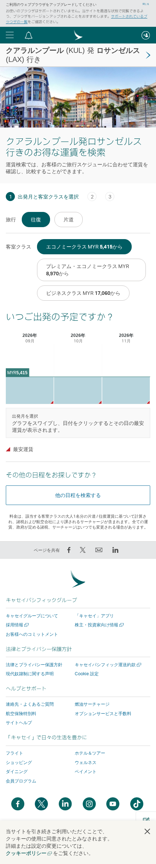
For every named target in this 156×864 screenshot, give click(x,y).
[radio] (36, 219)
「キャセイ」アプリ (94, 615)
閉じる (146, 4)
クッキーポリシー (28, 853)
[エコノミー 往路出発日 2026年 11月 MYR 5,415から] (126, 390)
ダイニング (17, 771)
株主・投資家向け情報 (98, 624)
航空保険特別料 (21, 713)
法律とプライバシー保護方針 (34, 664)
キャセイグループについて (32, 615)
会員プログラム (21, 781)
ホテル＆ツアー (90, 753)
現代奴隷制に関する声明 (30, 673)
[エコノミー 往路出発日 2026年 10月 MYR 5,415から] (78, 390)
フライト (14, 753)
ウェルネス (86, 762)
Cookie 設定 (87, 673)
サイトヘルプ (19, 722)
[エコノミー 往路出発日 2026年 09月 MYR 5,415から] (30, 390)
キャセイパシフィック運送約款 (107, 664)
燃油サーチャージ (92, 704)
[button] (9, 35)
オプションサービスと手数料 (103, 713)
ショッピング (19, 762)
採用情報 (16, 624)
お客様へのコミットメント (32, 634)
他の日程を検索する (78, 495)
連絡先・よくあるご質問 (30, 704)
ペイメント (86, 771)
